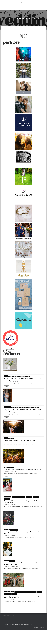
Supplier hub (22, 4)
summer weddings (8, 593)
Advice (6, 438)
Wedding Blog (8, 4)
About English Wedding (32, 4)
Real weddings (30, 407)
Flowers (6, 376)
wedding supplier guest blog (24, 376)
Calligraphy (7, 560)
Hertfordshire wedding (19, 591)
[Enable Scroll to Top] (44, 627)
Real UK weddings (23, 407)
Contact (39, 4)
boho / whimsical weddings (9, 591)
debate (6, 467)
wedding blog (16, 376)
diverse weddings (8, 496)
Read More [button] (6, 386)
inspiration (10, 376)
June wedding (26, 591)
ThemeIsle (42, 627)
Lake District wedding (15, 407)
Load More (23, 606)
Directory (15, 4)
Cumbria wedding (8, 407)
